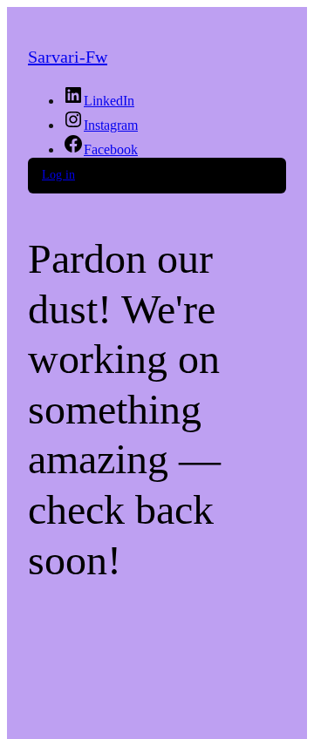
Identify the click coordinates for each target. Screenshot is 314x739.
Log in (58, 174)
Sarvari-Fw (67, 56)
